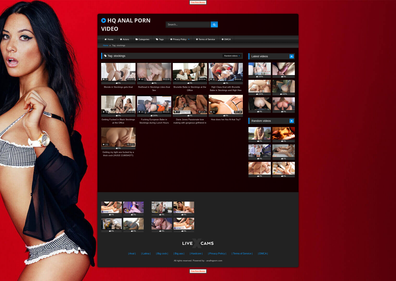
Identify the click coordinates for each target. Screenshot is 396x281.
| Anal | (132, 253)
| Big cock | (162, 253)
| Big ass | (179, 253)
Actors (126, 39)
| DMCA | (263, 253)
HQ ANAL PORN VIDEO (126, 24)
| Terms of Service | (242, 253)
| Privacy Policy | (217, 253)
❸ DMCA (226, 39)
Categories (144, 39)
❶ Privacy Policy (178, 39)
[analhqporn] (198, 243)
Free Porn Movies (198, 2)
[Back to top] (386, 272)
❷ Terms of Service (205, 39)
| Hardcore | (196, 253)
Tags (161, 39)
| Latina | (146, 253)
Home (110, 39)
